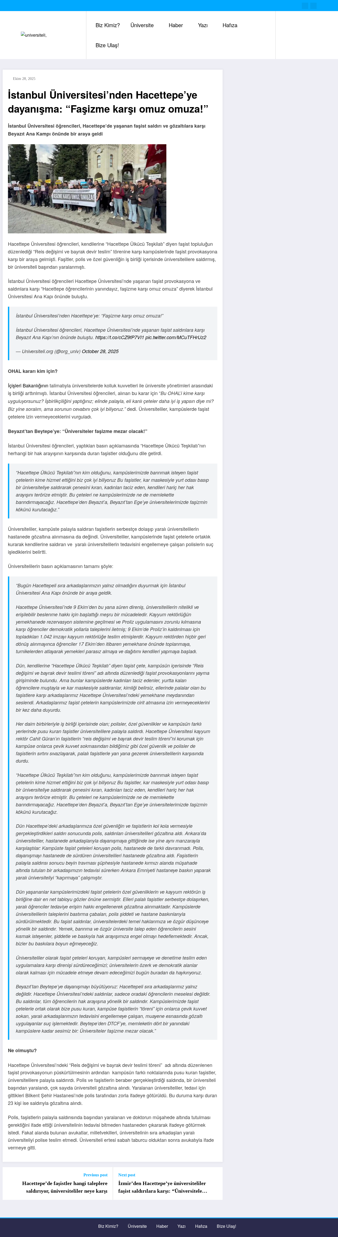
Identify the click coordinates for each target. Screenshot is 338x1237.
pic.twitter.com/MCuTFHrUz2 (175, 337)
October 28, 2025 (100, 351)
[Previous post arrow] (10, 1183)
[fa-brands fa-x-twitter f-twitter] (305, 6)
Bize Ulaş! (107, 45)
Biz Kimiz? (108, 25)
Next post (126, 1175)
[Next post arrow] (215, 1183)
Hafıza (230, 25)
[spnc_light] (295, 35)
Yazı (203, 25)
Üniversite (142, 25)
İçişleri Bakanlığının (28, 385)
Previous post (95, 1175)
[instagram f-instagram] (313, 6)
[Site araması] (285, 35)
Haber (176, 25)
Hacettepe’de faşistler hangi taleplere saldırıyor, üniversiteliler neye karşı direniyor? (64, 1187)
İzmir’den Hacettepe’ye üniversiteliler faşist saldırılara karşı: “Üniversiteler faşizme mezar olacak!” (162, 1187)
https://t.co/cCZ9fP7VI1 (119, 337)
